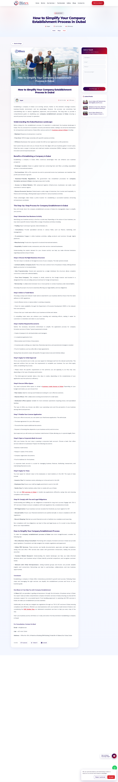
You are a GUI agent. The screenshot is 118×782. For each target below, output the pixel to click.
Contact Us (81, 3)
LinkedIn (45, 642)
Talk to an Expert (98, 3)
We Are (43, 3)
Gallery (69, 3)
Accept (111, 777)
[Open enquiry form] (114, 756)
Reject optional (100, 777)
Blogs (74, 3)
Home (37, 3)
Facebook (24, 642)
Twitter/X (35, 642)
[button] (108, 756)
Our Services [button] (51, 3)
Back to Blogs (18, 43)
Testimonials (61, 3)
